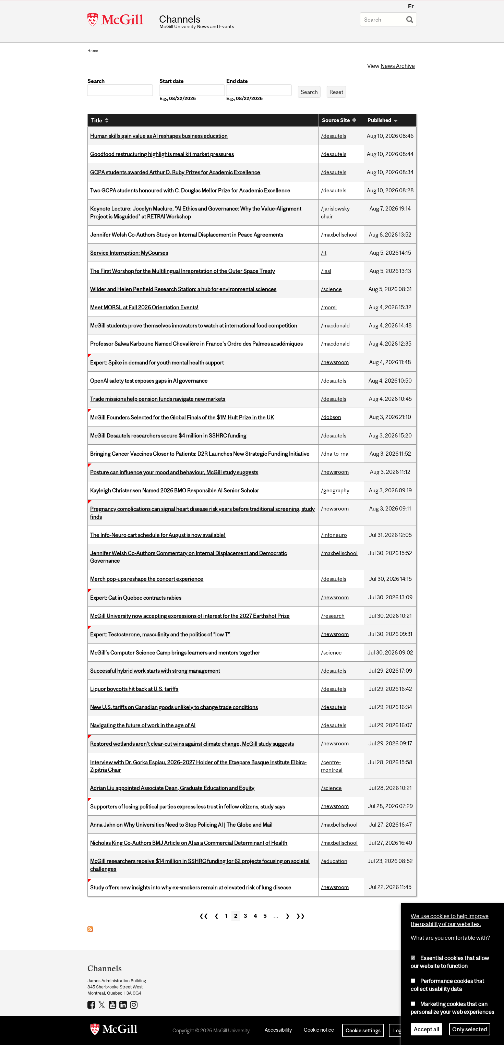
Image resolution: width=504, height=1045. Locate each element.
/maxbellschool (339, 234)
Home (92, 51)
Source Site (336, 120)
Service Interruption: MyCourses (129, 253)
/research (333, 616)
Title (96, 120)
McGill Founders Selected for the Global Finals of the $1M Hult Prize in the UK (182, 417)
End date (237, 81)
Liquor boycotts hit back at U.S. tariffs (134, 689)
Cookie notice (319, 1030)
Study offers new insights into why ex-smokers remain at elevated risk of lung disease (190, 887)
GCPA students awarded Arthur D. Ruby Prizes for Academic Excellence (175, 172)
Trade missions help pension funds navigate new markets (157, 399)
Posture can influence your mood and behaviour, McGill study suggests (174, 472)
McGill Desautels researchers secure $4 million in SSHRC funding (168, 435)
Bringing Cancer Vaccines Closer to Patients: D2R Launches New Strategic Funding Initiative (200, 454)
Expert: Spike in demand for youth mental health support (157, 362)
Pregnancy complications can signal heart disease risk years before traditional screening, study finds (202, 512)
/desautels (333, 136)
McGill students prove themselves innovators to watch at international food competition (194, 325)
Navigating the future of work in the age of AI (142, 725)
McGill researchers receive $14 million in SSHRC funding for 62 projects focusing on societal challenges (200, 865)
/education (334, 861)
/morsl (329, 307)
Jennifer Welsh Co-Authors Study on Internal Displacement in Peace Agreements (186, 234)
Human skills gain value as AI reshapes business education (159, 136)
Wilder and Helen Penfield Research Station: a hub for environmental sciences (183, 289)
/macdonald (335, 325)
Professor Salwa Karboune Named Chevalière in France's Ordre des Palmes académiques (196, 343)
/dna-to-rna (334, 454)
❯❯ (300, 916)
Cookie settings (363, 1030)
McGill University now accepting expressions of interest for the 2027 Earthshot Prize (190, 616)
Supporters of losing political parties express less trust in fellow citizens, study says (187, 806)
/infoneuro (334, 535)
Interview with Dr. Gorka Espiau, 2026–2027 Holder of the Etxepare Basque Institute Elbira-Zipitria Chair (198, 766)
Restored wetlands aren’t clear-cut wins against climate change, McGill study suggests (192, 744)
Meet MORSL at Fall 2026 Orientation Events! (144, 307)
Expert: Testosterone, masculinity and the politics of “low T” (160, 634)
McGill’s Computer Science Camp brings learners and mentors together (175, 652)
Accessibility (278, 1030)
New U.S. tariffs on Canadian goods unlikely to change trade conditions (174, 707)
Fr (411, 6)
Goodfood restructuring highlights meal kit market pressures (162, 154)
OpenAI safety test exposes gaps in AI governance (149, 380)
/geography (335, 490)
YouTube (113, 1004)
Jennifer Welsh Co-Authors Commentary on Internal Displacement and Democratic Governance (188, 557)
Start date (171, 81)
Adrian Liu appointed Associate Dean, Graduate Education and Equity (172, 788)
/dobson (331, 417)
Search (96, 81)
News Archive (398, 66)
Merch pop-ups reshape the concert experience (146, 579)
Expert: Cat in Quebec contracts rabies (135, 597)
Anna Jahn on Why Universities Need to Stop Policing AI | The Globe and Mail (181, 824)
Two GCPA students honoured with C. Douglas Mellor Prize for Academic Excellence (190, 190)
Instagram (134, 1004)
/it (323, 253)
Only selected (469, 1029)
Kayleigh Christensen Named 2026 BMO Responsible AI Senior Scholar (174, 490)
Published (379, 120)
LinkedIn (124, 1004)
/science (331, 289)
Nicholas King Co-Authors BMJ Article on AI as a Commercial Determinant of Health (188, 843)
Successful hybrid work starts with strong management (155, 671)
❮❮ (203, 916)
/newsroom (335, 362)
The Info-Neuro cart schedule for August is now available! (158, 535)
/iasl (326, 271)
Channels (180, 19)
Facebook (92, 1004)
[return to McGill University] (114, 1030)
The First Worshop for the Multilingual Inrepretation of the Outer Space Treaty (182, 271)
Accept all (426, 1029)
